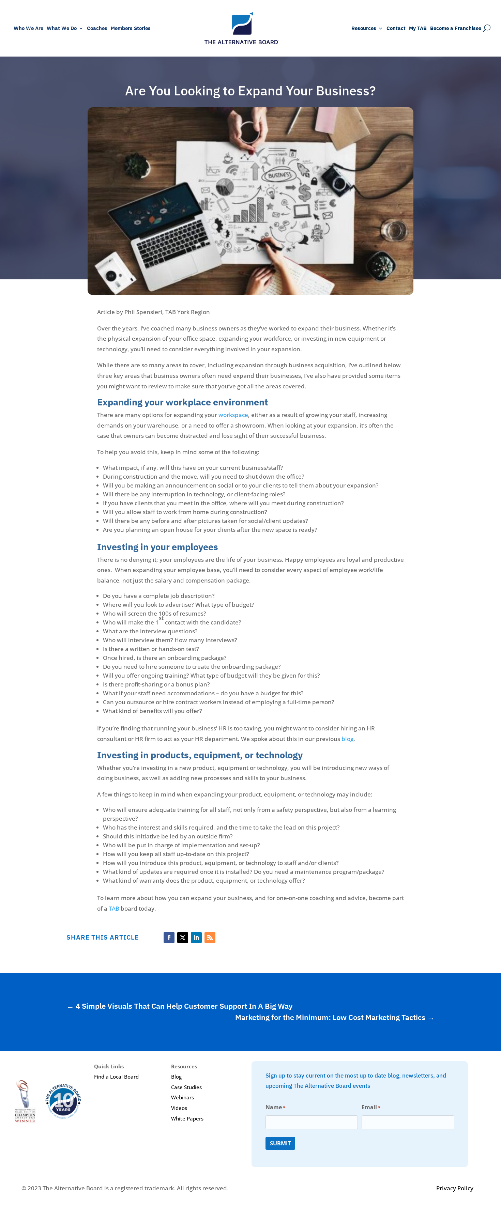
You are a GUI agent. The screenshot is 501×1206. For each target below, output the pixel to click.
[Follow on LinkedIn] (196, 937)
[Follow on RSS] (209, 937)
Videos (179, 1107)
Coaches (97, 28)
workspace (233, 415)
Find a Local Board (116, 1076)
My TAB (418, 28)
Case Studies (186, 1087)
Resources (363, 28)
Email (371, 1107)
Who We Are (28, 28)
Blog (176, 1076)
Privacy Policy (454, 1188)
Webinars (182, 1097)
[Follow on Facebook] (169, 937)
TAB (114, 908)
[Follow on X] (182, 937)
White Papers (187, 1118)
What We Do (62, 28)
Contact (396, 28)
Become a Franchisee (455, 28)
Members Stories (131, 28)
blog (347, 739)
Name (275, 1107)
